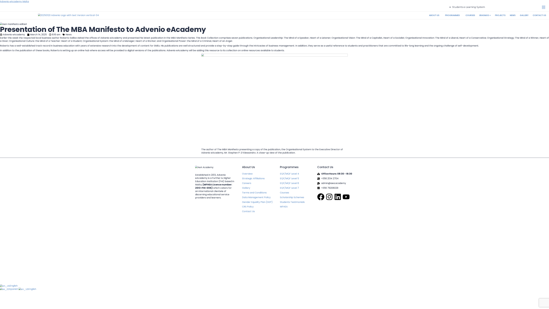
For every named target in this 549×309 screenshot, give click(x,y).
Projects (500, 15)
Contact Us (539, 15)
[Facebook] (320, 196)
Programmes (452, 15)
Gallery (524, 15)
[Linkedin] (337, 196)
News (513, 15)
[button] (435, 15)
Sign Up (19, 279)
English (14, 285)
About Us (434, 15)
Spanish (14, 289)
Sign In (27, 279)
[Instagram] (329, 196)
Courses (470, 15)
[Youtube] (346, 196)
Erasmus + (485, 15)
